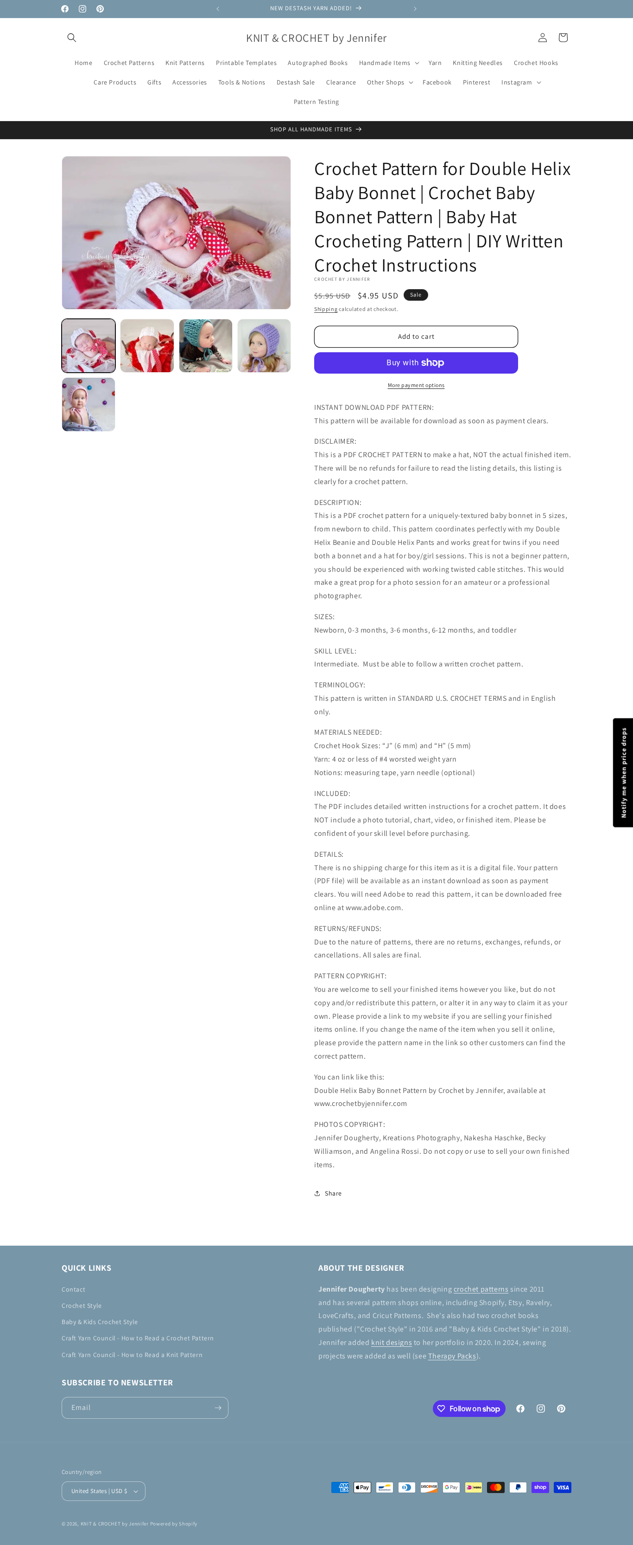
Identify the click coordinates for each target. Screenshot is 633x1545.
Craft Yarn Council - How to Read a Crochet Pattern (138, 1338)
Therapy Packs (452, 1356)
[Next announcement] (415, 9)
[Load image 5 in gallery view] (88, 404)
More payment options (416, 384)
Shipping (326, 308)
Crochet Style (82, 1305)
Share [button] (333, 1193)
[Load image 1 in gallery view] (88, 346)
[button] (72, 37)
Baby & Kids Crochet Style (100, 1322)
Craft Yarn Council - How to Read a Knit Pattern (132, 1355)
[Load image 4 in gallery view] (264, 346)
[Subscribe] (218, 1408)
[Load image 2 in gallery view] (147, 346)
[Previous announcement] (218, 9)
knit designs (391, 1342)
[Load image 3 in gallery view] (206, 346)
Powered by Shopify (174, 1523)
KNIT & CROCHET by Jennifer (115, 1523)
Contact (73, 1289)
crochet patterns (481, 1289)
